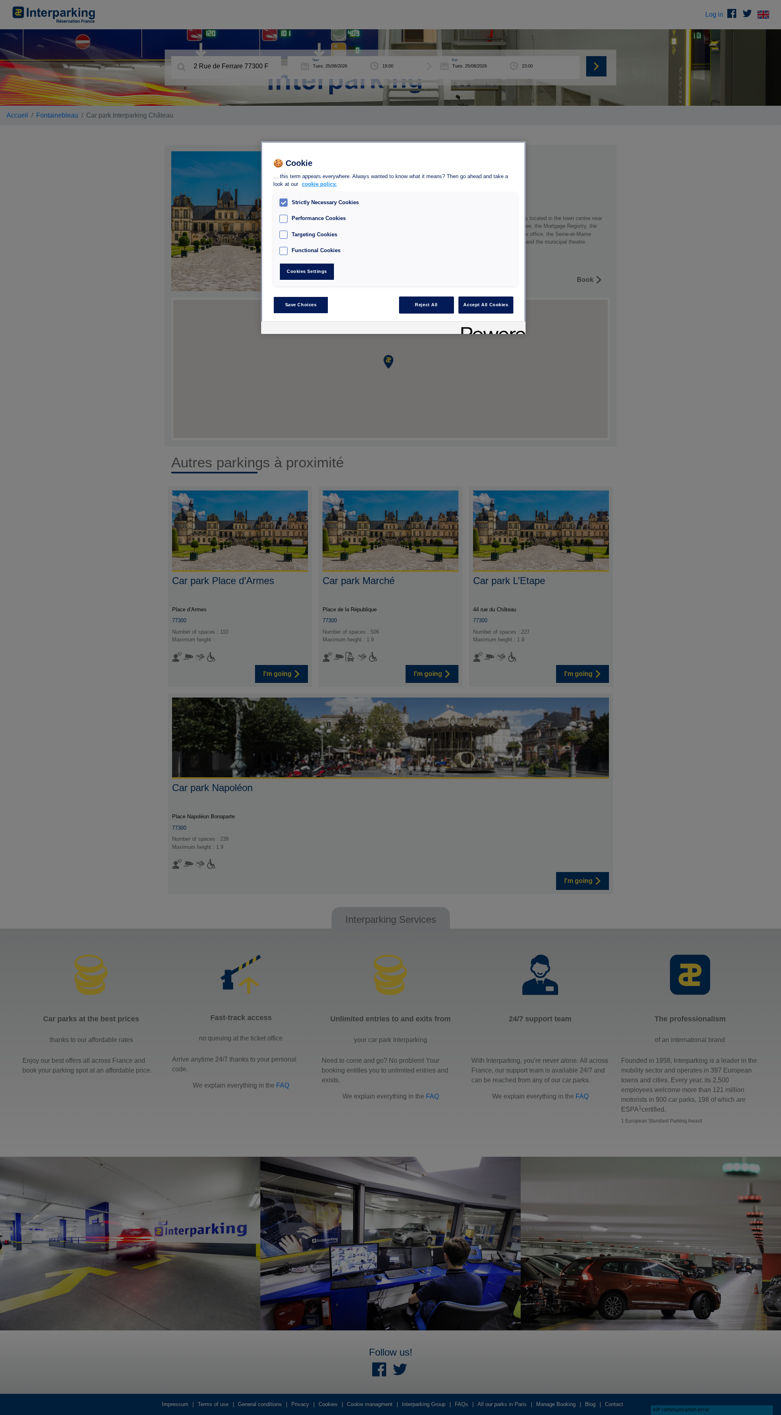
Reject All (426, 304)
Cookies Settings (307, 271)
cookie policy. (319, 184)
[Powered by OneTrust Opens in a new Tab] (490, 329)
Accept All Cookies (485, 304)
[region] (393, 238)
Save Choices (301, 304)
